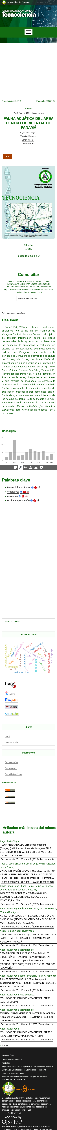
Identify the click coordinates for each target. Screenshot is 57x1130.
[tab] (15, 467)
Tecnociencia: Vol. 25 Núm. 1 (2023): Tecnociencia (27, 881)
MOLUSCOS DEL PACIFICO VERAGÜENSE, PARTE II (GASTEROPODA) (26, 1000)
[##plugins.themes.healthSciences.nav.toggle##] (49, 8)
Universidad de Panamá (12, 1059)
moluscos (12, 496)
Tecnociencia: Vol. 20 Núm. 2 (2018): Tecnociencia (27, 859)
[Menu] (28, 32)
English (7, 736)
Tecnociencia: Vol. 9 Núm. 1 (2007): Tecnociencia (27, 1024)
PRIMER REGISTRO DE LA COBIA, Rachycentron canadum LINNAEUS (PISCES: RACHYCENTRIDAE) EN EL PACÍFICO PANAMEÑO (28, 983)
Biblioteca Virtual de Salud (13, 1073)
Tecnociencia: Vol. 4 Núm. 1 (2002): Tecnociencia (27, 1005)
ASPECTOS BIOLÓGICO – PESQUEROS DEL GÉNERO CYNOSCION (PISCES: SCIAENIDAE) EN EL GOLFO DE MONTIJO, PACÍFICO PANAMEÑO (27, 919)
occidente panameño (18, 500)
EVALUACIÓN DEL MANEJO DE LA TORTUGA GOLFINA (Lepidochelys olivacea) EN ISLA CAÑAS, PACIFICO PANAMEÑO (28, 1017)
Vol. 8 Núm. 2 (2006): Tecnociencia (29, 113)
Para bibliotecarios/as (13, 774)
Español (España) (11, 742)
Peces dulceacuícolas (18, 487)
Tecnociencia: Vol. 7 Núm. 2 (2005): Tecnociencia (27, 971)
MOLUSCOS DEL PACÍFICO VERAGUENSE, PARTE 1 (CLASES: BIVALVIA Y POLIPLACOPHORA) (26, 1034)
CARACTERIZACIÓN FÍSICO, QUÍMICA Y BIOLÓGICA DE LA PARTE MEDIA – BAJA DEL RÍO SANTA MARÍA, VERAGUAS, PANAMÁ (28, 938)
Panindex (6, 1062)
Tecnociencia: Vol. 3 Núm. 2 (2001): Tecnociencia (27, 1039)
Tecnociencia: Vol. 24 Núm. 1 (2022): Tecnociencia (27, 904)
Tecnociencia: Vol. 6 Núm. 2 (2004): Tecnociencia (27, 945)
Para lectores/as (11, 762)
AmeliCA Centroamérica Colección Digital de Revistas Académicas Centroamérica (24, 1078)
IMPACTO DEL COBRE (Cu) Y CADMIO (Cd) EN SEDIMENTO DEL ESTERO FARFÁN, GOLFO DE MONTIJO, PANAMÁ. (23, 897)
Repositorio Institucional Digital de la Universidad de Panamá (27, 1066)
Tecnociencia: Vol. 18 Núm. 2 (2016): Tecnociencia (27, 990)
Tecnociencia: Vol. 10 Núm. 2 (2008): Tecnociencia (27, 926)
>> (6, 1045)
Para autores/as (11, 768)
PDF (7, 156)
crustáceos (13, 491)
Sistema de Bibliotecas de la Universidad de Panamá (24, 1069)
